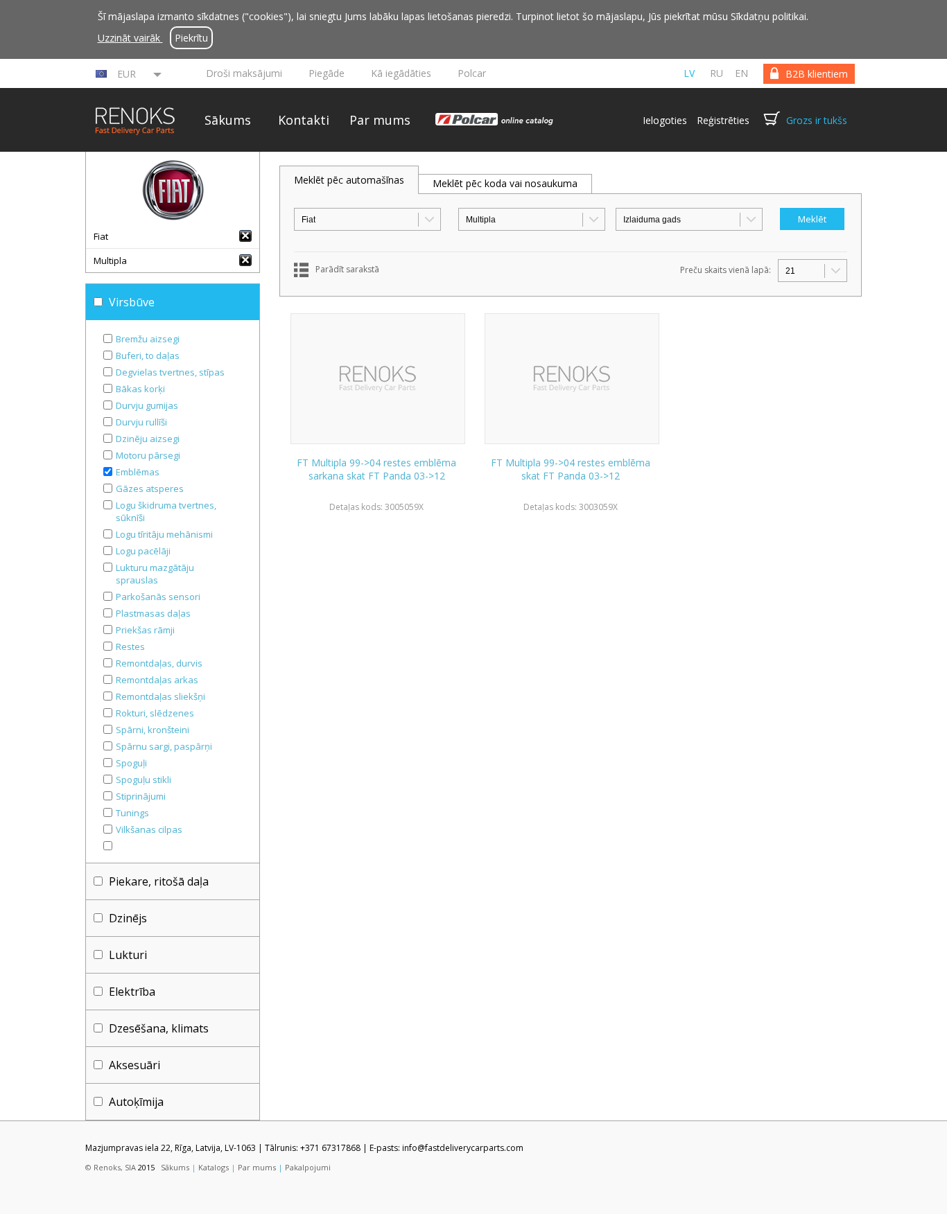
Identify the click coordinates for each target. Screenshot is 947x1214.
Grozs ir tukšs (816, 120)
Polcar (472, 73)
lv (689, 73)
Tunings (132, 813)
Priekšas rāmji (145, 630)
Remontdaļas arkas (157, 680)
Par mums (379, 120)
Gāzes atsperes (150, 488)
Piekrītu (191, 37)
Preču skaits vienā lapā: (725, 270)
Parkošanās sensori (158, 596)
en (741, 73)
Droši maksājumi (244, 73)
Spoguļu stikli (143, 779)
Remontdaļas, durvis (159, 663)
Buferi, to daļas (148, 355)
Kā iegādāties (401, 73)
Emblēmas (137, 472)
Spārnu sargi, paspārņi (164, 746)
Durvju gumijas (147, 405)
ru (716, 73)
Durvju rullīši (141, 422)
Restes (130, 646)
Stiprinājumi (141, 796)
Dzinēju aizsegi (148, 438)
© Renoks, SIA (110, 1167)
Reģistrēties (723, 120)
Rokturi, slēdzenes (155, 713)
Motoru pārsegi (148, 455)
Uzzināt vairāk (130, 37)
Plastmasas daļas (153, 613)
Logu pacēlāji (143, 551)
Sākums (228, 120)
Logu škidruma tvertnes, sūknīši (166, 511)
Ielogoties (665, 120)
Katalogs (213, 1167)
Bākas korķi (140, 388)
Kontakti (303, 120)
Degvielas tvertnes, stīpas (170, 372)
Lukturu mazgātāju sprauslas (155, 573)
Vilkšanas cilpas (149, 829)
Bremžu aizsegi (148, 339)
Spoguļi (131, 763)
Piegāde (327, 73)
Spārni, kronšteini (152, 729)
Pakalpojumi (308, 1167)
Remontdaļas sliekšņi (160, 696)
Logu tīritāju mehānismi (164, 534)
